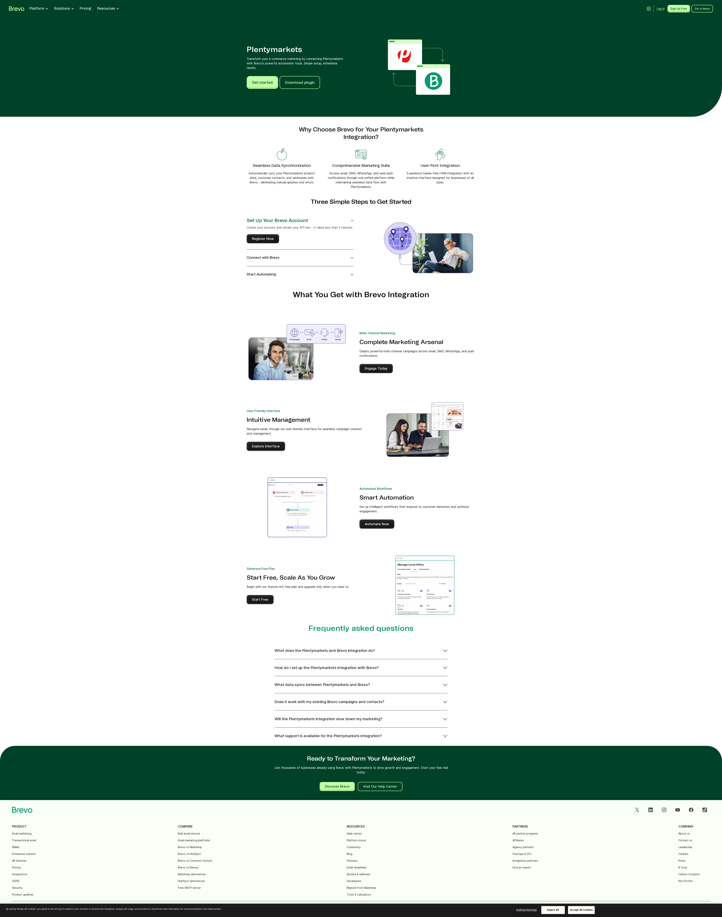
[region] (361, 910)
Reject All (553, 910)
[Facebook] (691, 810)
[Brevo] (16, 8)
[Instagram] (664, 810)
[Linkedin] (650, 810)
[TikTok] (704, 810)
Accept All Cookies (581, 910)
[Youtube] (677, 810)
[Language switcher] (648, 8)
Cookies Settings (526, 910)
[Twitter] (637, 810)
